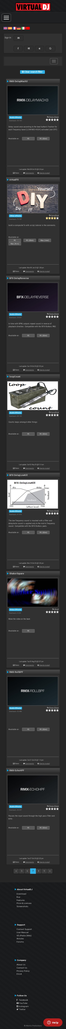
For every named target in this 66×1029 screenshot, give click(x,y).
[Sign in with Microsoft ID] (29, 48)
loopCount (14, 376)
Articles (20, 938)
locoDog (55, 215)
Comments (29, 173)
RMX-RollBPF (16, 672)
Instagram (23, 1006)
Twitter (22, 1009)
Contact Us (22, 968)
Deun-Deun (54, 117)
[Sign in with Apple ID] (39, 48)
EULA (19, 974)
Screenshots (22, 906)
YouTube (23, 1003)
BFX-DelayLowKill (18, 475)
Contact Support (24, 929)
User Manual (23, 932)
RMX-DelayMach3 (18, 81)
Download (21, 894)
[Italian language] (23, 28)
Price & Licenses (24, 903)
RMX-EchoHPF (16, 770)
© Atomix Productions (33, 1026)
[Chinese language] (28, 28)
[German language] (19, 28)
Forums (20, 942)
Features (21, 900)
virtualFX (14, 180)
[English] (5, 28)
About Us (21, 964)
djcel (57, 609)
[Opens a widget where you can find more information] (52, 1022)
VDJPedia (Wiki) (24, 935)
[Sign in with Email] (18, 38)
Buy (18, 897)
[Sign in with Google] (50, 48)
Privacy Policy (23, 971)
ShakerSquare (16, 573)
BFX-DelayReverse (19, 278)
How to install (44, 173)
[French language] (14, 28)
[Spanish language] (10, 28)
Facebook (22, 1000)
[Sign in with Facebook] (18, 48)
